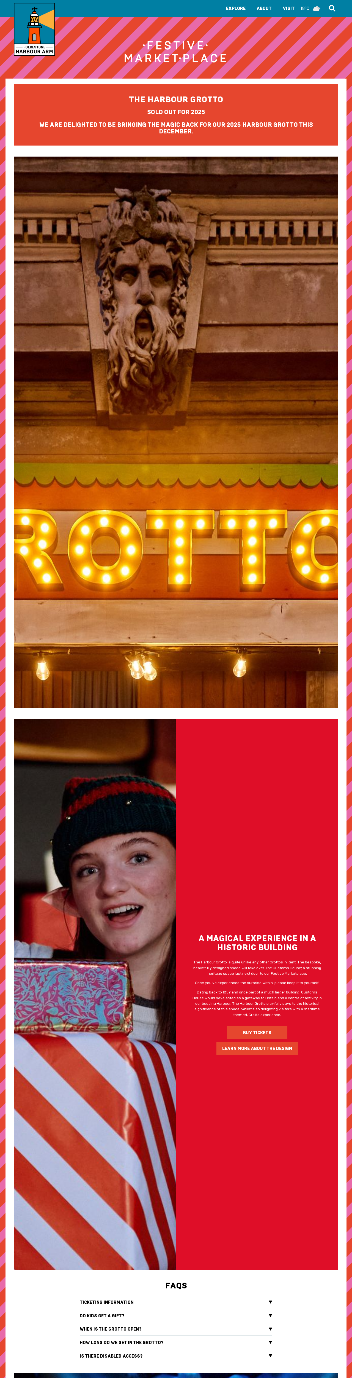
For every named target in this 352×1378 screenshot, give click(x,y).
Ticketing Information (107, 1302)
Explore (236, 8)
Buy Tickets (257, 1032)
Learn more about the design (257, 1048)
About (264, 8)
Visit (296, 8)
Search (331, 8)
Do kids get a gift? (102, 1315)
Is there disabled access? (111, 1356)
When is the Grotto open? (110, 1329)
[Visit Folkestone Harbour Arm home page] (34, 29)
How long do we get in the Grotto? (121, 1342)
